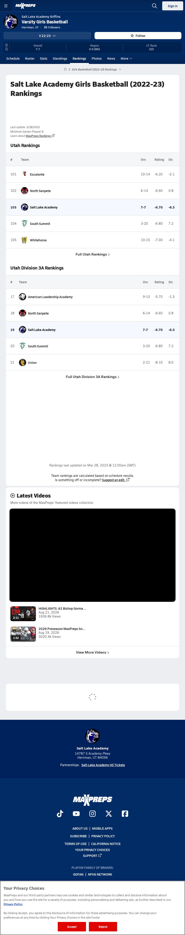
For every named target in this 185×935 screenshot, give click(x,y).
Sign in (173, 6)
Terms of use (76, 843)
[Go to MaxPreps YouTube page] (76, 814)
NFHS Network (100, 874)
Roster (30, 58)
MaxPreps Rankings (38, 136)
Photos (97, 58)
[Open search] (154, 6)
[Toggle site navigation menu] (6, 6)
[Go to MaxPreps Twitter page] (108, 814)
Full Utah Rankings (91, 254)
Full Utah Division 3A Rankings (91, 376)
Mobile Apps (102, 828)
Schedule (13, 58)
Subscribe (78, 836)
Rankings (79, 58)
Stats (43, 58)
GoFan (78, 874)
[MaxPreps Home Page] (65, 69)
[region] (92, 908)
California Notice (106, 843)
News (111, 58)
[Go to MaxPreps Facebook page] (125, 814)
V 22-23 (45, 35)
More (124, 58)
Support (90, 855)
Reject (103, 926)
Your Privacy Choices (92, 849)
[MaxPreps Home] (25, 6)
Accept (72, 926)
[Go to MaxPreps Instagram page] (92, 814)
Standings (60, 58)
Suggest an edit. (113, 480)
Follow (140, 35)
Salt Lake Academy (93, 748)
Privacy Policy (103, 836)
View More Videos (91, 652)
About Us (80, 828)
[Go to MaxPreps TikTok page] (60, 814)
